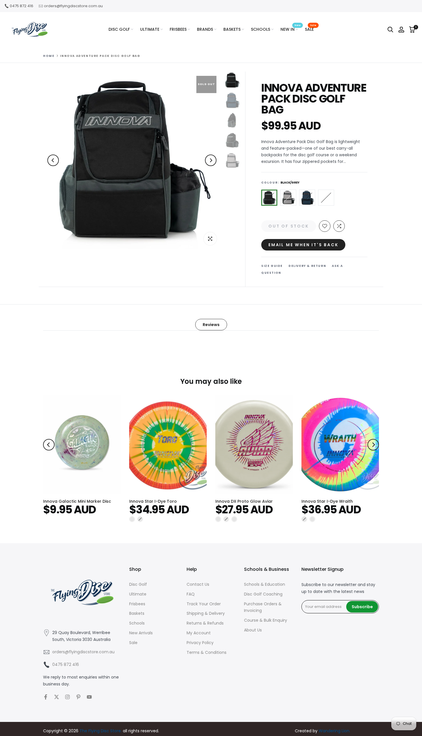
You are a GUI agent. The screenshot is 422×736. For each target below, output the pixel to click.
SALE (310, 29)
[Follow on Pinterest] (78, 696)
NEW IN (290, 29)
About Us (253, 630)
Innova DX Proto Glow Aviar (244, 501)
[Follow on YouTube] (89, 696)
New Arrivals (141, 633)
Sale (133, 643)
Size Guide (272, 266)
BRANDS (205, 29)
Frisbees (137, 604)
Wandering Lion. (334, 731)
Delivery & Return (307, 266)
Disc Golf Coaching (263, 594)
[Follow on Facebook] (45, 696)
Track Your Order (204, 604)
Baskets (136, 613)
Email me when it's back (303, 245)
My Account (199, 633)
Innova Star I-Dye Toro (153, 501)
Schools (137, 623)
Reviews (211, 324)
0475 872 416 (21, 6)
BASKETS (232, 29)
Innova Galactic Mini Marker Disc (77, 501)
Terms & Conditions (207, 652)
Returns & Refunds (205, 623)
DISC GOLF (119, 29)
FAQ (191, 594)
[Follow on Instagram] (67, 696)
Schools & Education (264, 584)
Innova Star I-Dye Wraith (327, 501)
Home (48, 56)
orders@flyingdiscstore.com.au (73, 6)
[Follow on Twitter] (56, 696)
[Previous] (53, 160)
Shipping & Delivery (206, 613)
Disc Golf (138, 584)
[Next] (210, 160)
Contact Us (198, 584)
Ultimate (137, 594)
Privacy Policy (200, 643)
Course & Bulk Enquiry (265, 620)
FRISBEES (178, 29)
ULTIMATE (149, 29)
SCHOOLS (260, 29)
